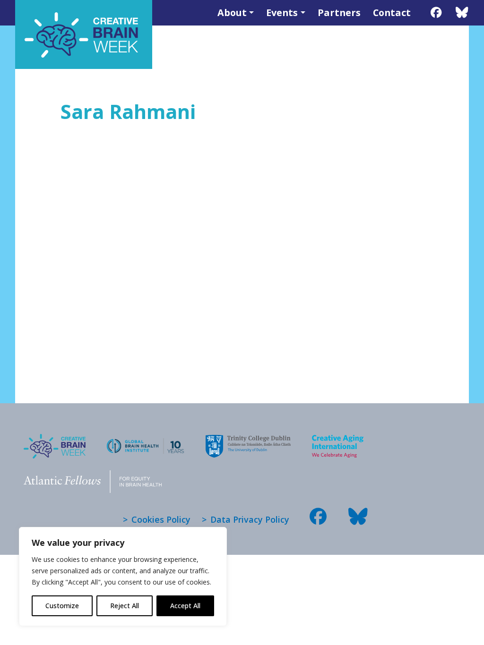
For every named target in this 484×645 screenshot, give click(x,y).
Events (282, 12)
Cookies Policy (160, 519)
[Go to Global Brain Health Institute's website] (145, 440)
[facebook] (436, 12)
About (232, 12)
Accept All (185, 605)
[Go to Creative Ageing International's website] (337, 440)
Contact (392, 12)
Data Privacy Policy (249, 519)
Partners (339, 12)
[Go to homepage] (54, 440)
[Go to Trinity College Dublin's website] (248, 440)
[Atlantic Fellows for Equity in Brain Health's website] (92, 475)
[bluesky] (462, 12)
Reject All (124, 605)
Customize (62, 605)
